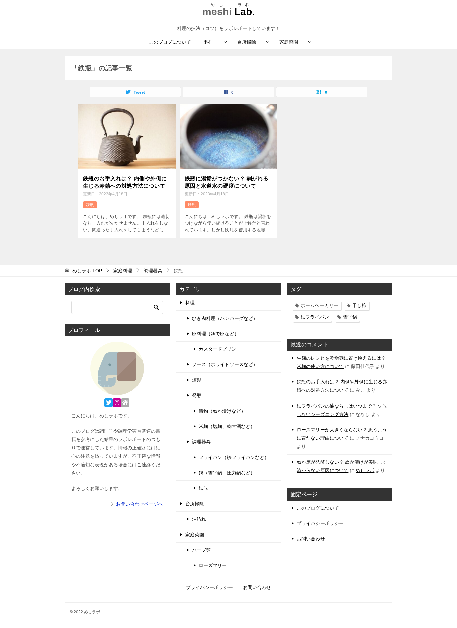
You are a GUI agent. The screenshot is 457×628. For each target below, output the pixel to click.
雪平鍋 (350, 317)
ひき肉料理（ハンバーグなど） (225, 318)
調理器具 (201, 441)
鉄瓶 (90, 204)
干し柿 (359, 305)
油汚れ (199, 519)
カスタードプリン (217, 349)
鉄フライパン (315, 317)
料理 (209, 42)
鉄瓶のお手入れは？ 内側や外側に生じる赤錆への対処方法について (125, 182)
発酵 (196, 395)
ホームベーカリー (319, 305)
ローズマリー (213, 565)
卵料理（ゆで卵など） (215, 333)
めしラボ (365, 470)
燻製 (196, 380)
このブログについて (170, 42)
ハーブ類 (201, 550)
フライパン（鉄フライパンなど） (234, 457)
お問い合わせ (311, 538)
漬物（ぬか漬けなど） (222, 411)
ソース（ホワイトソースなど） (225, 364)
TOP (87, 270)
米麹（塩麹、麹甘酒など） (227, 426)
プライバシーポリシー (320, 523)
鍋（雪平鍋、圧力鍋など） (227, 472)
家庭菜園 (288, 42)
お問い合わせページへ (139, 504)
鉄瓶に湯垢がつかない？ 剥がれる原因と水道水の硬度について (226, 182)
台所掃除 (246, 42)
